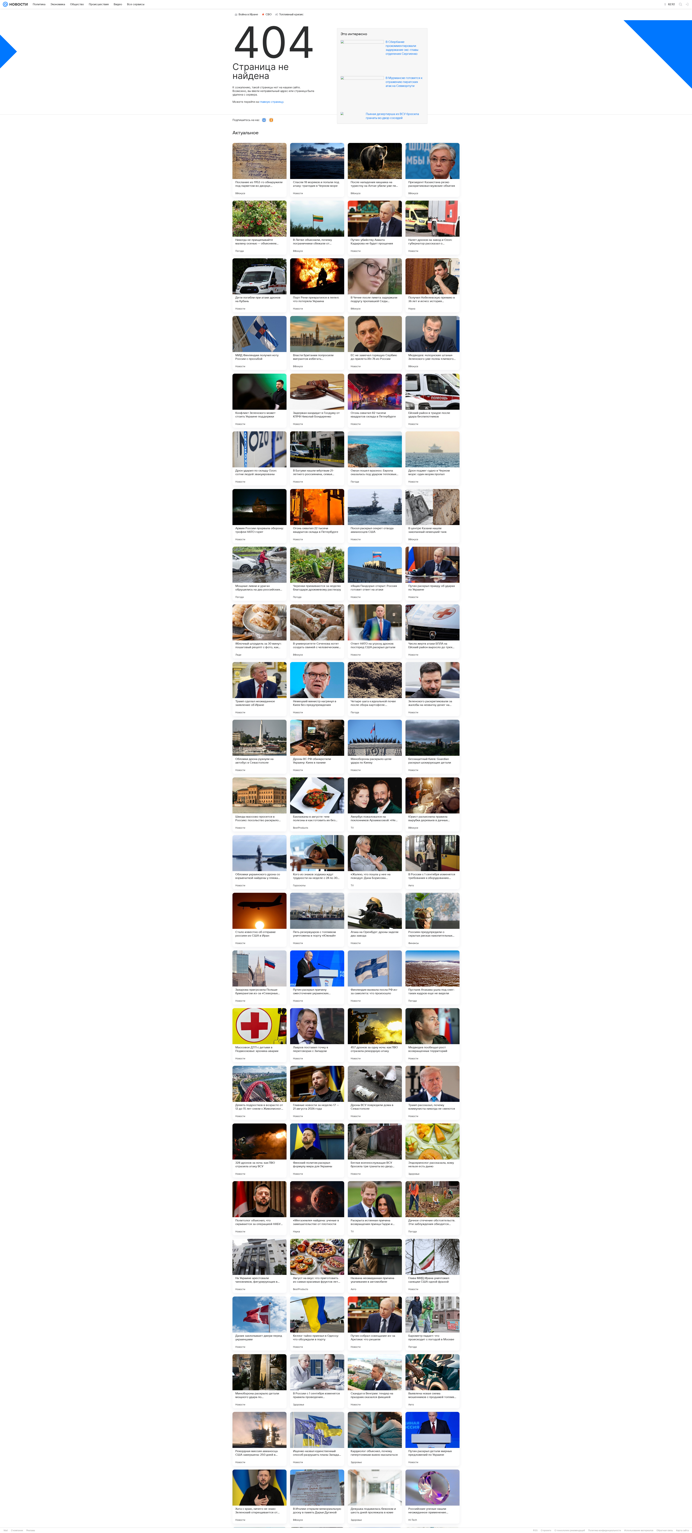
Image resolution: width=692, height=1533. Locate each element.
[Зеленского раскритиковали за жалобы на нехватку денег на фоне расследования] (432, 689)
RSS (535, 1530)
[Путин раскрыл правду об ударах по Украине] (432, 574)
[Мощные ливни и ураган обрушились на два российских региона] (259, 574)
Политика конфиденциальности (604, 1530)
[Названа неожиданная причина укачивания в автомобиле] (375, 1266)
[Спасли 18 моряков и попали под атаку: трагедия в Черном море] (317, 170)
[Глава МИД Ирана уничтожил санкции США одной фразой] (432, 1266)
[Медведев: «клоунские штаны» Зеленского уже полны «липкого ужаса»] (432, 343)
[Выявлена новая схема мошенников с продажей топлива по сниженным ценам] (432, 1381)
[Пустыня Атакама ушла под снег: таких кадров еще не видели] (432, 977)
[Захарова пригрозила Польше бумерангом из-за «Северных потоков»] (259, 977)
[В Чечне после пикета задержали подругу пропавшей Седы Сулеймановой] (375, 285)
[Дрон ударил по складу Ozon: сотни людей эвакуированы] (259, 458)
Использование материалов (638, 1530)
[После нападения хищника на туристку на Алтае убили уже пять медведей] (375, 170)
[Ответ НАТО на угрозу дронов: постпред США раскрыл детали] (375, 631)
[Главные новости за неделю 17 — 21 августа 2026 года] (317, 1093)
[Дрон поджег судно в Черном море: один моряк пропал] (432, 458)
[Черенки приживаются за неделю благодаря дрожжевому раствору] (317, 574)
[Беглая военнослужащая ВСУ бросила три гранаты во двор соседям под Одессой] (375, 1150)
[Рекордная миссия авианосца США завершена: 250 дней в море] (259, 1439)
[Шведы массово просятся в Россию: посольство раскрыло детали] (259, 804)
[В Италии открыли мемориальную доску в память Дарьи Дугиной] (317, 1497)
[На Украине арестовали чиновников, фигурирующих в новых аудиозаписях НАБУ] (259, 1266)
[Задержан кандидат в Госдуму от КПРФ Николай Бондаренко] (317, 401)
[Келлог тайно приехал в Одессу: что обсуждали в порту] (317, 1324)
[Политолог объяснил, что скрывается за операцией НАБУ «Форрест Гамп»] (259, 1208)
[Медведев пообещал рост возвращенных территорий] (432, 1035)
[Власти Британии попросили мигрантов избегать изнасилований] (317, 343)
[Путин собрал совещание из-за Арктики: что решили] (375, 1324)
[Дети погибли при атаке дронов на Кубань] (259, 285)
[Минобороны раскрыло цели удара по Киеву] (375, 747)
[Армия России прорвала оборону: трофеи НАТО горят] (259, 516)
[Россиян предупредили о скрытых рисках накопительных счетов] (432, 920)
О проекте (546, 1530)
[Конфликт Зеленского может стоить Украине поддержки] (259, 401)
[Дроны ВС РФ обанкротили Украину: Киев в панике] (317, 747)
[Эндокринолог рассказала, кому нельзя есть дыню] (432, 1150)
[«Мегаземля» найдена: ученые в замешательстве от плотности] (317, 1208)
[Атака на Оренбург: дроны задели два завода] (375, 920)
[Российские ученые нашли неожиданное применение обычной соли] (432, 1497)
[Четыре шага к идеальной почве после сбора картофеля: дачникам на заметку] (375, 689)
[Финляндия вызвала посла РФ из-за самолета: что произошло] (375, 977)
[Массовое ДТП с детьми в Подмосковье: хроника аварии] (259, 1035)
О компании (17, 1530)
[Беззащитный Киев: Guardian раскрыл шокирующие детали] (432, 747)
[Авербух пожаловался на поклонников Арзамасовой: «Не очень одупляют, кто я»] (375, 804)
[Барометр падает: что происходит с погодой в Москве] (432, 1324)
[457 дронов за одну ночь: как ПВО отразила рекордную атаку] (375, 1035)
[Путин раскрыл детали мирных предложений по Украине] (432, 1439)
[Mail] (5, 4)
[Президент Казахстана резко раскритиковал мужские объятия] (432, 170)
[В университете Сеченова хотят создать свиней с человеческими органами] (317, 631)
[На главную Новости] (18, 4)
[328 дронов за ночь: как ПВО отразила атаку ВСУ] (259, 1150)
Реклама (30, 1530)
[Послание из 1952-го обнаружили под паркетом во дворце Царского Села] (259, 170)
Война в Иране (248, 14)
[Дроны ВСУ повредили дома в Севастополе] (375, 1093)
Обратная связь (664, 1530)
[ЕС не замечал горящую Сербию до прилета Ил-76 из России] (375, 343)
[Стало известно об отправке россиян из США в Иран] (259, 920)
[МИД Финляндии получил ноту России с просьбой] (259, 343)
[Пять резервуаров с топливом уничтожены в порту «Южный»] (317, 920)
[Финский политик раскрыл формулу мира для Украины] (317, 1150)
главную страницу (271, 101)
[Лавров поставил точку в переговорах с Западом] (317, 1035)
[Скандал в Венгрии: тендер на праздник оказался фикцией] (375, 1381)
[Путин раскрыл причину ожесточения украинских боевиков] (317, 977)
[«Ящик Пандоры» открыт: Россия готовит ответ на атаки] (375, 574)
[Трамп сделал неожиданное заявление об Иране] (259, 689)
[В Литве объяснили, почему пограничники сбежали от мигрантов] (317, 228)
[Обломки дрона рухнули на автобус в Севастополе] (259, 747)
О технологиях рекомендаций (570, 1530)
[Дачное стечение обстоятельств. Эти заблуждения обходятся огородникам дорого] (432, 1208)
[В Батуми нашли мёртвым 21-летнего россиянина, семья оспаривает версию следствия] (317, 458)
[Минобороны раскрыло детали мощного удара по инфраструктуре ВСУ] (259, 1381)
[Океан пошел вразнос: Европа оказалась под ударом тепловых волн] (375, 458)
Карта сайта (682, 1530)
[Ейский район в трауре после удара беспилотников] (432, 401)
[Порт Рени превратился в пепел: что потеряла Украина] (317, 285)
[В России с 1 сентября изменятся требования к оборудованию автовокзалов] (432, 862)
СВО (269, 14)
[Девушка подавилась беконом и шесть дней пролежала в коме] (375, 1497)
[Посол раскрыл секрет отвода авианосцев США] (375, 516)
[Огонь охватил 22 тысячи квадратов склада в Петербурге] (317, 516)
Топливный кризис (291, 14)
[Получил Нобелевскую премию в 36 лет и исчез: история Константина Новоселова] (432, 285)
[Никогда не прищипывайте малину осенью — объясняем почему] (259, 228)
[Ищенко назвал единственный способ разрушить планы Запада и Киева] (317, 1439)
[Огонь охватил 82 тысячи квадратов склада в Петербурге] (375, 401)
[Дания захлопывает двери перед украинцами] (259, 1324)
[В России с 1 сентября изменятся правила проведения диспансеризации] (317, 1381)
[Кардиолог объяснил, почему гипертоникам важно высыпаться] (375, 1439)
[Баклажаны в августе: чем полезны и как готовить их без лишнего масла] (317, 804)
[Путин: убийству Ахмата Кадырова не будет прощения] (375, 228)
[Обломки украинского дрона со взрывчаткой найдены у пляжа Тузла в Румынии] (259, 862)
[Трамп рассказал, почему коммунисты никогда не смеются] (432, 1093)
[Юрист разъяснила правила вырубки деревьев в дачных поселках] (432, 804)
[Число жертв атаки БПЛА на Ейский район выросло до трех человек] (432, 631)
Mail (6, 1530)
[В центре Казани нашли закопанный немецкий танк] (432, 516)
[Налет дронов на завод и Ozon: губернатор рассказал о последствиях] (432, 228)
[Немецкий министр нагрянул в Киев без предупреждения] (317, 689)
